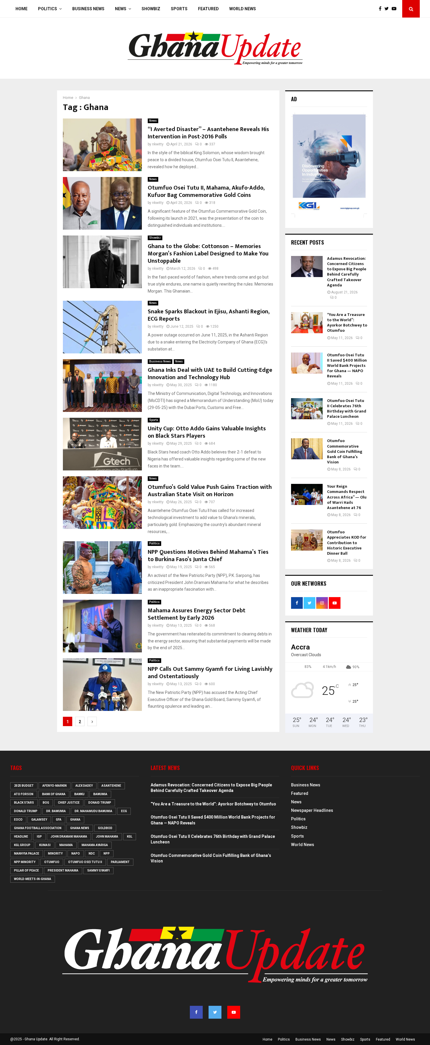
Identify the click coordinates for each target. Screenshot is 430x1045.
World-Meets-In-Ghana (32, 879)
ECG (124, 811)
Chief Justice (69, 802)
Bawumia (100, 794)
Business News (88, 8)
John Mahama (107, 836)
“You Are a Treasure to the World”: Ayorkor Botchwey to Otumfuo (347, 322)
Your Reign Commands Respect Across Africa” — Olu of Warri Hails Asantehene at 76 (347, 497)
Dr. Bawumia (56, 811)
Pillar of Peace (26, 870)
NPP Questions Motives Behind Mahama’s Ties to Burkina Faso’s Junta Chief (208, 555)
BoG (46, 802)
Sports (179, 8)
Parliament (120, 862)
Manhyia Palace (26, 853)
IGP (39, 836)
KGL (129, 836)
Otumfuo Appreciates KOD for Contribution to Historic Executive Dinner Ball (346, 543)
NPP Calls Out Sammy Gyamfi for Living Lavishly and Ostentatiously (210, 672)
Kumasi (45, 845)
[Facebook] (381, 8)
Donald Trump (25, 811)
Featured (208, 8)
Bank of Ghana (54, 794)
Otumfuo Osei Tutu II (85, 862)
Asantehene (111, 785)
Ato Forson (23, 794)
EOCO (18, 819)
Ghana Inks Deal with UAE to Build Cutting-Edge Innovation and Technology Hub (210, 373)
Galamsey (39, 819)
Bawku (79, 794)
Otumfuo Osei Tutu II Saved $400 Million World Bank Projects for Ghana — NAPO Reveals (347, 366)
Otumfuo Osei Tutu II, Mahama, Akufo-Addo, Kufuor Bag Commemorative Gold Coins (206, 191)
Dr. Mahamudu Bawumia (93, 811)
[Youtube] (395, 8)
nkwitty (158, 144)
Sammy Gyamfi (98, 870)
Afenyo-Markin (54, 785)
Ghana (75, 819)
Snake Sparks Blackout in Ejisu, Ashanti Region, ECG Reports (208, 315)
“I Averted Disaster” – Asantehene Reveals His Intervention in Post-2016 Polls (208, 133)
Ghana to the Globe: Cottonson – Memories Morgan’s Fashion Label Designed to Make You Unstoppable (208, 253)
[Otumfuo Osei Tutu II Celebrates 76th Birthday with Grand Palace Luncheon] (307, 408)
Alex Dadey (84, 785)
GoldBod (105, 828)
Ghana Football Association (37, 828)
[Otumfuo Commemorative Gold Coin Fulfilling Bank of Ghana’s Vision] (307, 448)
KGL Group (22, 845)
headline (21, 836)
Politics (47, 8)
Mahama (66, 845)
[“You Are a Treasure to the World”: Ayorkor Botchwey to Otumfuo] (307, 322)
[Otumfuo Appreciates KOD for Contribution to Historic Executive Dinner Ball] (307, 540)
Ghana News (79, 828)
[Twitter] (388, 8)
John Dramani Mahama (69, 836)
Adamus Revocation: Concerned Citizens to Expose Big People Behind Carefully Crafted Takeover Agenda (346, 271)
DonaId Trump (99, 802)
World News (242, 8)
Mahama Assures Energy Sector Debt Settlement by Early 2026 (196, 614)
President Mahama (63, 870)
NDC (92, 853)
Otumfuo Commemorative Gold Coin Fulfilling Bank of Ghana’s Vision (344, 451)
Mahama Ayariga (95, 845)
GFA (58, 819)
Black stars (24, 802)
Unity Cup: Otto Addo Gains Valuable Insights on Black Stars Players (207, 432)
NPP (107, 853)
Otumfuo (51, 862)
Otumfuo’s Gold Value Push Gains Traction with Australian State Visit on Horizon (210, 490)
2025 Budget (24, 785)
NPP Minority (24, 862)
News (120, 8)
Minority (55, 853)
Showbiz (151, 8)
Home (21, 8)
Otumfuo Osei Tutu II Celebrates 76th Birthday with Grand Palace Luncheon (346, 408)
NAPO (75, 853)
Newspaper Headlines (312, 810)
